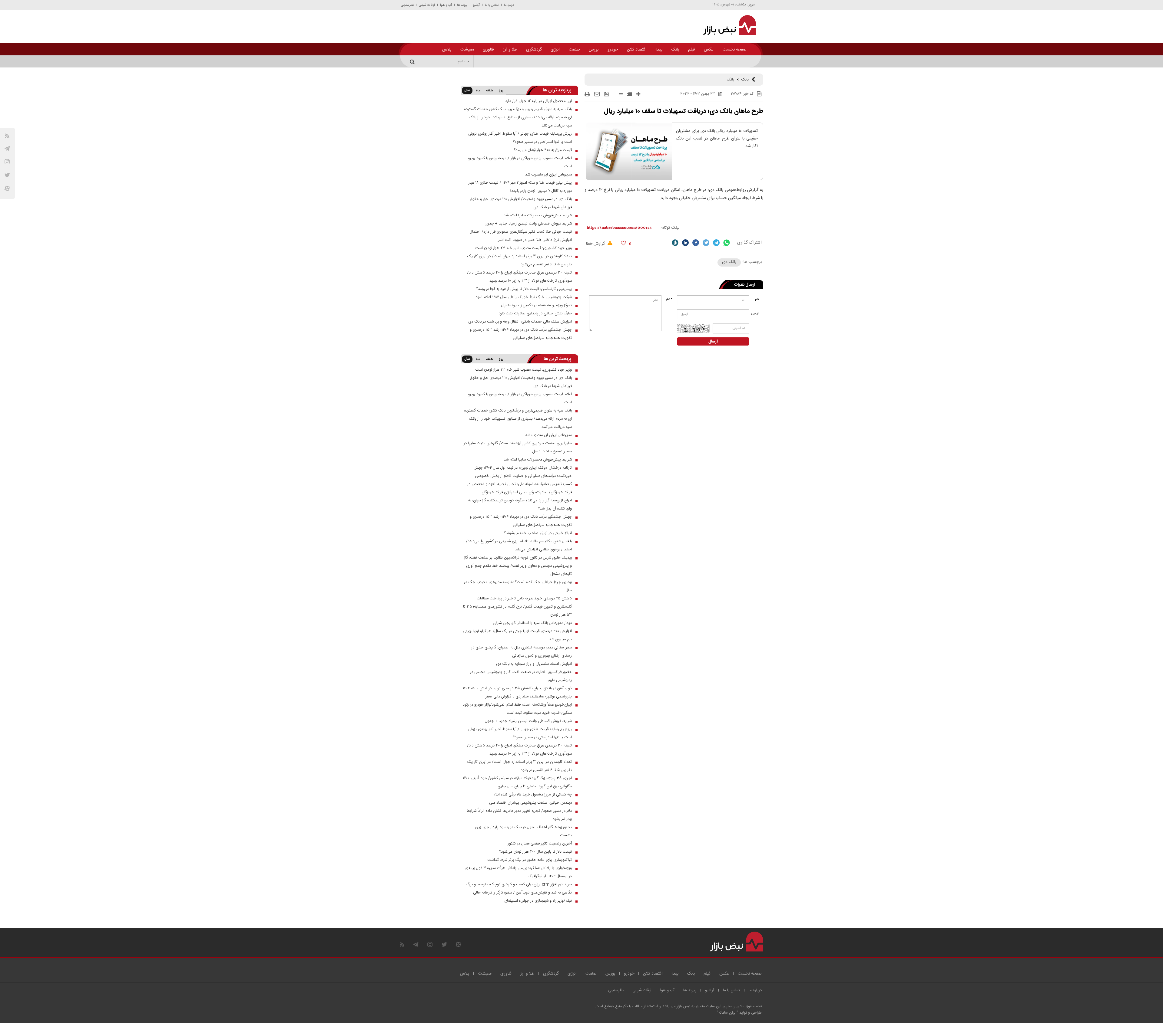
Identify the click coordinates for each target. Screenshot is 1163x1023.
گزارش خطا (596, 244)
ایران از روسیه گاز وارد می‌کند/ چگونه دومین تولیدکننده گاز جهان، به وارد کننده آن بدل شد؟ (520, 504)
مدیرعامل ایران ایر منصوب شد (548, 174)
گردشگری (534, 49)
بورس (593, 49)
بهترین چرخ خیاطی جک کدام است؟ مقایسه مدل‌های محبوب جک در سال (518, 586)
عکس (709, 49)
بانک (675, 49)
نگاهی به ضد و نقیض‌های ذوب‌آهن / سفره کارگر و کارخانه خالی (522, 892)
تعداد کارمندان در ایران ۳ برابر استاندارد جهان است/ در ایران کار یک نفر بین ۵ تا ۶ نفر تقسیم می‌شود (519, 260)
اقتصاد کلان (637, 49)
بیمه (658, 49)
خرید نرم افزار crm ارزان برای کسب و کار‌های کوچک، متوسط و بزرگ (519, 884)
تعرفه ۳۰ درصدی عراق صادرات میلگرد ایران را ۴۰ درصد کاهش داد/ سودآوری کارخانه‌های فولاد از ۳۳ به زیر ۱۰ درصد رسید (519, 276)
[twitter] (706, 242)
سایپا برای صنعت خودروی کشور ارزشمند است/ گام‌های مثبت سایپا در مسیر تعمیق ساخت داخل (518, 447)
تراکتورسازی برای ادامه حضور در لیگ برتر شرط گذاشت (529, 860)
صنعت (574, 49)
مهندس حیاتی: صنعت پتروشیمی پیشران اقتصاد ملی (530, 802)
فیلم (691, 49)
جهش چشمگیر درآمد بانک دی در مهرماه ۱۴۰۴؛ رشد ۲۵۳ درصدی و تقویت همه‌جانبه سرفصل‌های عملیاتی (521, 333)
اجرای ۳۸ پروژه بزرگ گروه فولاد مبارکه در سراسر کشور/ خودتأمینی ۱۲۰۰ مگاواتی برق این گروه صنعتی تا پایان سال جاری (517, 782)
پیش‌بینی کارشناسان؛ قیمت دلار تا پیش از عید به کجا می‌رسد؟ (524, 289)
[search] (413, 61)
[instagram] (7, 162)
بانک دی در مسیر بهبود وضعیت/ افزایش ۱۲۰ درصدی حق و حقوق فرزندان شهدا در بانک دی (521, 203)
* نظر (669, 299)
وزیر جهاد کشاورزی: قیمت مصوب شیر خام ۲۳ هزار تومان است (523, 248)
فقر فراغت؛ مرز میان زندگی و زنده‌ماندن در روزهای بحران (713, 61)
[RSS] (7, 135)
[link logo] (726, 25)
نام (757, 299)
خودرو (613, 49)
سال (467, 90)
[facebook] (695, 242)
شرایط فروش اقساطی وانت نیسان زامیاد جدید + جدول (528, 223)
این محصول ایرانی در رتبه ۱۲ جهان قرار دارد (538, 101)
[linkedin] (685, 242)
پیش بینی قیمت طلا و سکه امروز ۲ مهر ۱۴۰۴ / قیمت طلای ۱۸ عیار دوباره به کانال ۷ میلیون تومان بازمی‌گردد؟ (520, 186)
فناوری (488, 49)
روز (501, 90)
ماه (478, 90)
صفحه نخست (735, 49)
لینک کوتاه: (670, 227)
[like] (623, 242)
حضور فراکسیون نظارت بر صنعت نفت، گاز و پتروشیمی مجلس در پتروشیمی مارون (521, 676)
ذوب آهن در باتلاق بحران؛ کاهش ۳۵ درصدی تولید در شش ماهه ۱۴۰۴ (517, 688)
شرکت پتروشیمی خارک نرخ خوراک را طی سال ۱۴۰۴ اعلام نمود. (523, 297)
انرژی (555, 49)
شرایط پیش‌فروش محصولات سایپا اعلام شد (538, 215)
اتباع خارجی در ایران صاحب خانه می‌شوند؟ (538, 533)
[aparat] (7, 188)
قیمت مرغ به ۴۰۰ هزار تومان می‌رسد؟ (543, 150)
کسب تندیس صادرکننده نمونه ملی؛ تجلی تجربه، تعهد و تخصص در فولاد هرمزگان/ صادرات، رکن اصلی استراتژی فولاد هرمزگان (519, 488)
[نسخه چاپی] (587, 94)
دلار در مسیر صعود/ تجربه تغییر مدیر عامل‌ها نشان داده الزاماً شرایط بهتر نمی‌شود (519, 815)
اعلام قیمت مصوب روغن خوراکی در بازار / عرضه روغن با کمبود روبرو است (520, 162)
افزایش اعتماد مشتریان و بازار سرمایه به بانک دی (534, 664)
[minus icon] (621, 94)
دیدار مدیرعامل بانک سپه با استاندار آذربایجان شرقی (532, 623)
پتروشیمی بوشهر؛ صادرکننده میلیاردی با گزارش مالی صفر (528, 696)
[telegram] (7, 148)
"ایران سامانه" (727, 1013)
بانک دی (729, 262)
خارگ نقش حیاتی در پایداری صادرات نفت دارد (535, 313)
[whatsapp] (726, 242)
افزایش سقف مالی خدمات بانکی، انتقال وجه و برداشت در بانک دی (520, 321)
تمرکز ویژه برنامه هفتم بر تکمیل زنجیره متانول (536, 305)
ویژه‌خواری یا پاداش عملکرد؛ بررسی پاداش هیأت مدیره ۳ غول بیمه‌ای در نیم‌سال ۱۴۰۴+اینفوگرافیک (518, 872)
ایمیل (755, 313)
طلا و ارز (510, 49)
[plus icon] (638, 94)
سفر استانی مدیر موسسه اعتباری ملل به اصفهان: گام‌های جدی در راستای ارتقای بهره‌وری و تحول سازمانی (521, 651)
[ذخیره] (606, 94)
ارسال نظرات (744, 284)
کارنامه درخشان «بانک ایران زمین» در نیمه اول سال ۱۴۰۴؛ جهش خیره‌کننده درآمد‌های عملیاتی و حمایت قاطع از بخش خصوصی (522, 471)
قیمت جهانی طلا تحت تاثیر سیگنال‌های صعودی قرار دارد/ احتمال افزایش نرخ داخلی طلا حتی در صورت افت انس (521, 235)
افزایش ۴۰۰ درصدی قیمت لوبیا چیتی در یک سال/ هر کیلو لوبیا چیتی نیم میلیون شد (517, 635)
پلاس (446, 49)
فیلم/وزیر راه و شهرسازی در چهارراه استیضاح (538, 900)
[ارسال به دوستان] (597, 94)
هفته (489, 90)
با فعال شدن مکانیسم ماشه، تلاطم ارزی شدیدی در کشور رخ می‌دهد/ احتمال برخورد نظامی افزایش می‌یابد (519, 545)
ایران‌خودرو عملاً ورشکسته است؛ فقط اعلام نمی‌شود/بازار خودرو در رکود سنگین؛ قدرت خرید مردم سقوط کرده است (517, 708)
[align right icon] (629, 94)
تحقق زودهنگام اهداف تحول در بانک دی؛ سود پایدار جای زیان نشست (523, 831)
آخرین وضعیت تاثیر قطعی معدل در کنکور (540, 843)
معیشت (467, 49)
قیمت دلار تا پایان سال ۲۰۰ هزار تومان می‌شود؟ (535, 851)
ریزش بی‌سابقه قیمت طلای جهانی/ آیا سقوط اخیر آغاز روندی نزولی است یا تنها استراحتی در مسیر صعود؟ (520, 137)
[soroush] (675, 242)
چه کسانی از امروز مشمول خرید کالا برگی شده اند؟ (533, 794)
